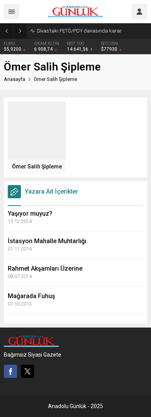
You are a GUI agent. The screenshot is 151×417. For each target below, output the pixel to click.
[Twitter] (27, 371)
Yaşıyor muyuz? (30, 213)
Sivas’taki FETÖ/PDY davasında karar (79, 31)
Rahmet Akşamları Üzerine (45, 268)
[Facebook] (10, 371)
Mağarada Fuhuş (31, 296)
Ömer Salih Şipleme (37, 166)
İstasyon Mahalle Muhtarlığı (47, 241)
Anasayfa (14, 79)
